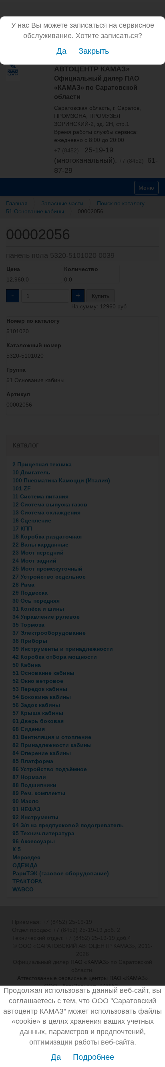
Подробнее (93, 1057)
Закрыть (93, 51)
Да (61, 51)
